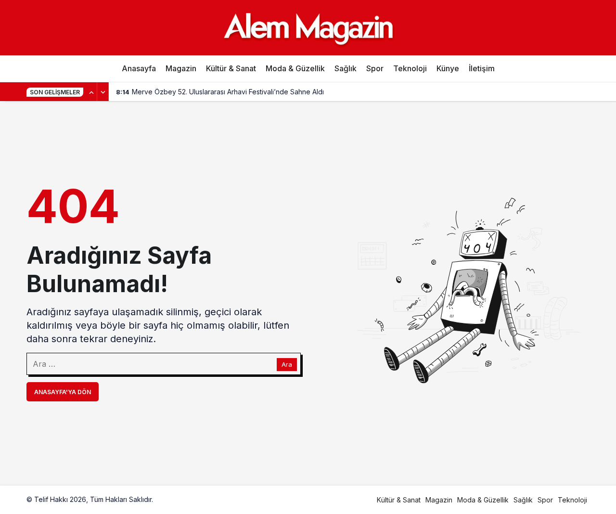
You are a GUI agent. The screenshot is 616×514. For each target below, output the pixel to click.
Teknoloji (410, 68)
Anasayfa (139, 68)
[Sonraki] (103, 92)
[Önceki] (91, 92)
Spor (375, 68)
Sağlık (345, 68)
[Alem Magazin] (308, 27)
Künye (447, 68)
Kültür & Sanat (231, 68)
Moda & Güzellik (295, 68)
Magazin (181, 68)
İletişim (482, 68)
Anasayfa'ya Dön (62, 392)
